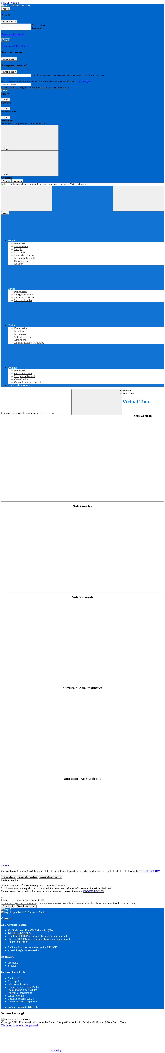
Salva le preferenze (26, 906)
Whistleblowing (16, 995)
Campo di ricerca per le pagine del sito (20, 413)
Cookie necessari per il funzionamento (21, 900)
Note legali (13, 981)
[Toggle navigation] (26, 198)
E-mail (35, 75)
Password (37, 28)
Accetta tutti (50, 877)
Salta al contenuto (10, 2)
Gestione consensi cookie (21, 998)
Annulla (6, 181)
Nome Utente (38, 25)
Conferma (17, 181)
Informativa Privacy (18, 984)
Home (125, 390)
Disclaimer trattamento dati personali (19, 1025)
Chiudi (5, 99)
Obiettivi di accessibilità (20, 992)
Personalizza (9, 877)
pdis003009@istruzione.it (41, 936)
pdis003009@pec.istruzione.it (42, 939)
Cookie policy (15, 978)
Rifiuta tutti (27, 877)
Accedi (6, 9)
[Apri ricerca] (138, 198)
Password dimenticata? (12, 34)
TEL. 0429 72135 (21, 933)
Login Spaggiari (84, 81)
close (5, 213)
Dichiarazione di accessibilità (22, 990)
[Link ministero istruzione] (15, 5)
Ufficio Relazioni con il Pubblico (24, 987)
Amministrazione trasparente (22, 1001)
